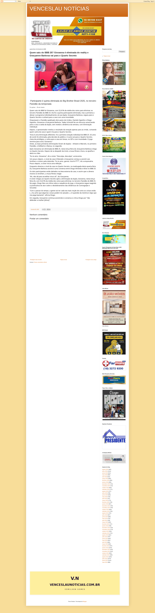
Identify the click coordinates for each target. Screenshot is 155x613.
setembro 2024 (106, 511)
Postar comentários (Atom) (40, 262)
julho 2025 (104, 493)
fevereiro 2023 (105, 545)
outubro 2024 (105, 509)
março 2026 (105, 478)
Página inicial (63, 259)
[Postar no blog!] (44, 209)
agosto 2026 (105, 469)
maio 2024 (104, 518)
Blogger (85, 601)
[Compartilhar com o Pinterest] (50, 209)
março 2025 (105, 500)
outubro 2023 (105, 531)
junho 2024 (105, 516)
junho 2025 (105, 495)
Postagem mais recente (36, 259)
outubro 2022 (105, 553)
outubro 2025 (105, 487)
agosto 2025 (105, 491)
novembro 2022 (106, 551)
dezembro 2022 (106, 549)
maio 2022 (104, 562)
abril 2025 (104, 498)
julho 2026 (104, 471)
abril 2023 (104, 542)
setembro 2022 (106, 555)
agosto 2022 (105, 556)
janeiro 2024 (105, 525)
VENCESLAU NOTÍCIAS (59, 9)
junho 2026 (105, 473)
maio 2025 (104, 496)
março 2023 (105, 544)
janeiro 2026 (105, 482)
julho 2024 (104, 515)
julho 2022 (104, 558)
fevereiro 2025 (105, 502)
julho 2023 (104, 536)
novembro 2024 (106, 507)
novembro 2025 (106, 485)
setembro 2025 (106, 489)
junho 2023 (105, 538)
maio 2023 (104, 540)
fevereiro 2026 (105, 480)
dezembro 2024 (106, 506)
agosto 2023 (105, 535)
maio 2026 (104, 475)
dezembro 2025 (106, 484)
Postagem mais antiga (91, 259)
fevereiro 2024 (105, 524)
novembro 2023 (106, 529)
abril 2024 (104, 520)
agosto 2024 (105, 513)
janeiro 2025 (105, 504)
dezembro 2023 (106, 527)
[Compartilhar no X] (46, 209)
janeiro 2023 (105, 547)
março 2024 (105, 522)
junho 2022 (105, 560)
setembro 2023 (106, 533)
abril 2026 (104, 476)
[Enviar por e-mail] (43, 209)
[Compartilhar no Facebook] (48, 209)
